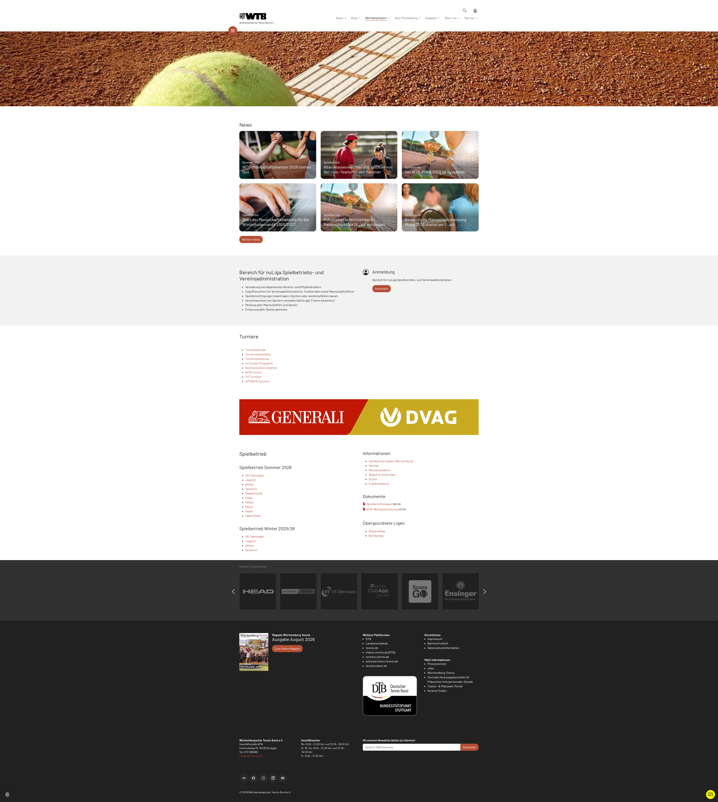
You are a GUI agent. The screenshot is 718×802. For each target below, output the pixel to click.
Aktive (249, 484)
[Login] (475, 10)
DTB (368, 639)
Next (485, 592)
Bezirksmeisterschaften (261, 367)
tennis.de (372, 648)
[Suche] (464, 10)
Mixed (249, 506)
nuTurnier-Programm (259, 363)
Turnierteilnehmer (257, 358)
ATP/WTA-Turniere (257, 381)
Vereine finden (437, 690)
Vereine (374, 465)
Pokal (248, 497)
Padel (249, 511)
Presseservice (436, 663)
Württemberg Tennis (441, 672)
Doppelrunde (254, 493)
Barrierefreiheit (437, 643)
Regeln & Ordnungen (382, 474)
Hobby (249, 502)
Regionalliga (377, 531)
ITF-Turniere (253, 376)
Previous (233, 592)
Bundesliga (376, 535)
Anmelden (381, 288)
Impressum (434, 639)
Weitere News (251, 239)
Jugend (250, 480)
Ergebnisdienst (379, 483)
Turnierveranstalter (258, 354)
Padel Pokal (252, 515)
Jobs (430, 668)
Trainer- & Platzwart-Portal (444, 686)
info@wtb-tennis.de (250, 755)
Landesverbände (377, 643)
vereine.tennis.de (377, 657)
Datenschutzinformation (443, 648)
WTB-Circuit (253, 372)
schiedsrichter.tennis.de (382, 661)
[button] (7, 794)
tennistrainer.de (376, 665)
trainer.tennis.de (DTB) (380, 652)
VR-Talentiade (254, 475)
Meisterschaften (379, 470)
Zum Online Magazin (287, 648)
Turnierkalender (255, 350)
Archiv (373, 479)
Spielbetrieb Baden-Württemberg (391, 461)
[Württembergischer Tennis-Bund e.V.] (256, 16)
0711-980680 (251, 752)
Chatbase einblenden (710, 794)
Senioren (251, 489)
